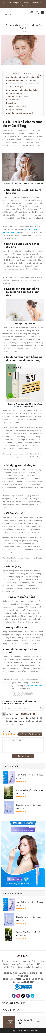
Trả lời (8, 724)
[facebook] (13, 996)
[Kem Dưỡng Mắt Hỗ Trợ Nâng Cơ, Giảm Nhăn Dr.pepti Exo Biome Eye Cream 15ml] (9, 777)
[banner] (23, 854)
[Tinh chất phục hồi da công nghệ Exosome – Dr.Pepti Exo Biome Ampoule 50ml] (9, 807)
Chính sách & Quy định (13, 1003)
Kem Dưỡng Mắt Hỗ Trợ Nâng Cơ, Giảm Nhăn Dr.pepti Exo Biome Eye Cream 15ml (29, 775)
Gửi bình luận (23, 756)
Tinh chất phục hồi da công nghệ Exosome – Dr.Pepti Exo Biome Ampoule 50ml (29, 805)
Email (39, 1021)
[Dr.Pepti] (8, 14)
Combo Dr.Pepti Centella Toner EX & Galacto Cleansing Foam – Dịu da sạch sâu (29, 790)
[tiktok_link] (23, 996)
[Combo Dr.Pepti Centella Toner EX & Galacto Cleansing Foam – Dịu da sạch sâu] (9, 792)
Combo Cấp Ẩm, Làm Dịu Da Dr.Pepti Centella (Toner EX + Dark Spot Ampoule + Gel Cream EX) (28, 932)
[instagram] (18, 996)
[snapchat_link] (28, 996)
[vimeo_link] (32, 996)
